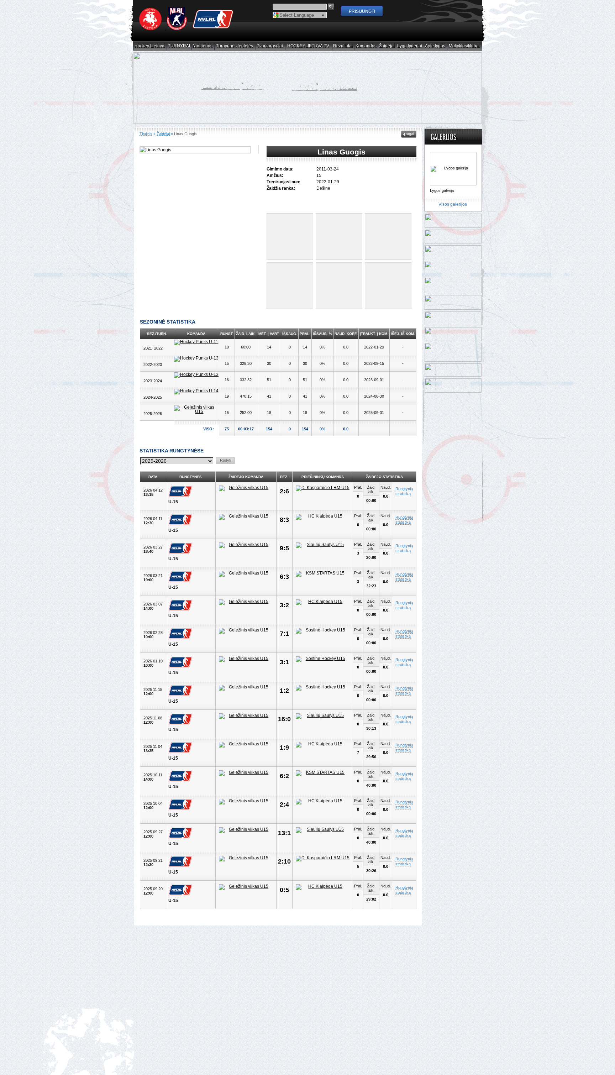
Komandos (366, 46)
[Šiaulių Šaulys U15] (323, 545)
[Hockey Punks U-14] (196, 391)
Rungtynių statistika (404, 491)
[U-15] (181, 491)
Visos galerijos (452, 204)
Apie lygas (435, 46)
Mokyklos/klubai (464, 46)
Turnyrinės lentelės (234, 46)
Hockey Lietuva (150, 46)
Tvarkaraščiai (270, 46)
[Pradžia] (186, 28)
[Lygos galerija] (453, 169)
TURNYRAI (179, 46)
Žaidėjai (387, 46)
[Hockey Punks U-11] (196, 342)
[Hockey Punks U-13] (196, 359)
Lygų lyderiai (409, 46)
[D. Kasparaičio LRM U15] (323, 488)
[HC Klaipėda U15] (323, 517)
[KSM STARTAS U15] (323, 574)
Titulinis (146, 134)
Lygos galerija (442, 190)
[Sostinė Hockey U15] (323, 631)
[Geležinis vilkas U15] (196, 409)
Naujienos (203, 46)
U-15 (173, 501)
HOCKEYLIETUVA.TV (308, 46)
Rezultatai (343, 46)
